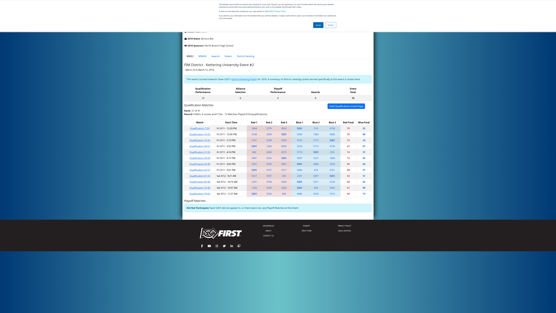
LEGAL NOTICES (344, 231)
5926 (332, 164)
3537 (254, 164)
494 (284, 176)
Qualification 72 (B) (200, 187)
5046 (299, 134)
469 (254, 152)
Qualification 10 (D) (199, 134)
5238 (254, 134)
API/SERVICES (268, 226)
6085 (332, 134)
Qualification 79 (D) (199, 193)
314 (316, 128)
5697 (299, 158)
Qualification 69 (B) (200, 181)
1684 (316, 134)
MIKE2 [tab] (190, 56)
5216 (299, 140)
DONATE (306, 226)
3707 (269, 170)
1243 (254, 187)
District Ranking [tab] (245, 56)
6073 (284, 152)
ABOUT (268, 231)
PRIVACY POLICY (344, 226)
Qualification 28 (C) (200, 146)
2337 (299, 176)
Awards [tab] (215, 56)
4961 (254, 158)
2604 (254, 128)
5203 (269, 152)
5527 (316, 158)
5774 (269, 128)
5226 (316, 193)
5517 (284, 170)
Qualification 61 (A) (200, 176)
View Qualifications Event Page (346, 106)
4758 (332, 128)
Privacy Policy (277, 11)
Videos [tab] (228, 56)
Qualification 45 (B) (200, 164)
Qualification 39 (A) (200, 158)
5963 (332, 187)
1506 (269, 146)
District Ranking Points (244, 79)
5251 (254, 140)
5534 (299, 146)
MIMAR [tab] (202, 56)
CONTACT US (268, 235)
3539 (284, 140)
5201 (299, 128)
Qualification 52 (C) (200, 170)
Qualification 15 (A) (200, 140)
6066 (299, 193)
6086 (316, 164)
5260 (284, 187)
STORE (307, 231)
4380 (299, 170)
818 (332, 152)
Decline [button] (331, 25)
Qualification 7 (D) (200, 128)
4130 (332, 146)
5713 (316, 140)
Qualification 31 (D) (199, 152)
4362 (284, 128)
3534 (269, 193)
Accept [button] (318, 25)
